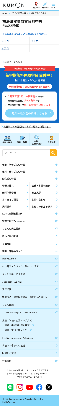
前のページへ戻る (13, 61)
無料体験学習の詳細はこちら (29, 113)
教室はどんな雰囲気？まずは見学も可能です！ (27, 126)
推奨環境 (44, 370)
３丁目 (5, 48)
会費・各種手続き (37, 142)
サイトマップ (32, 370)
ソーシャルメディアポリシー (36, 373)
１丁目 (5, 41)
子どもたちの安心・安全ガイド (30, 377)
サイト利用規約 (15, 373)
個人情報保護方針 (16, 370)
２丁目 (34, 41)
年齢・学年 (7, 142)
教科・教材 (22, 142)
